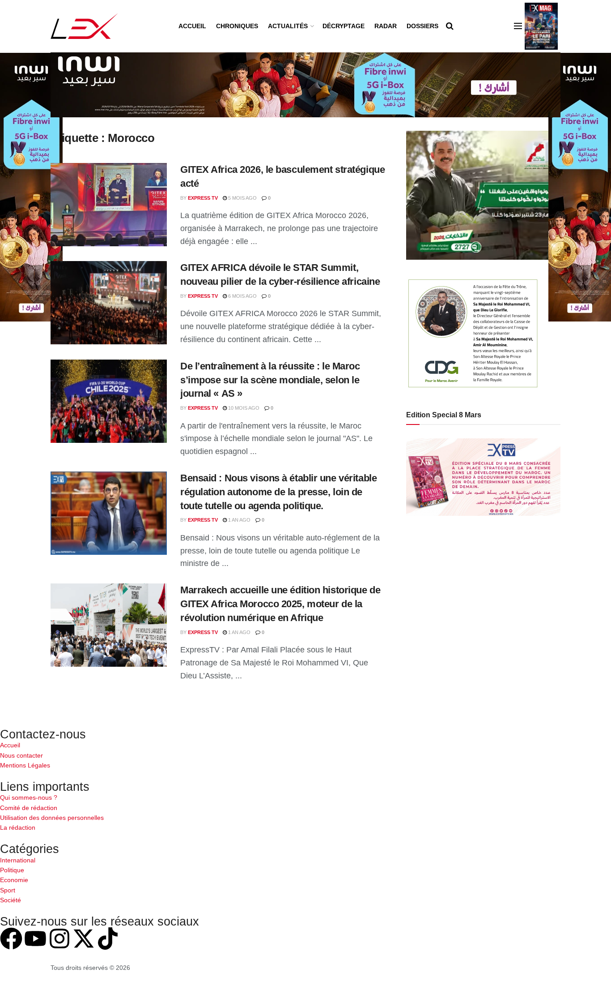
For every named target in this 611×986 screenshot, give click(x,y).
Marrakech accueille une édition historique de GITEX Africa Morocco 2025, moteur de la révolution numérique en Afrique (280, 603)
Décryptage (343, 26)
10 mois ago (243, 408)
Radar (385, 26)
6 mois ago (242, 296)
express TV (203, 198)
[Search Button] (450, 26)
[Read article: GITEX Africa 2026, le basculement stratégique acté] (109, 204)
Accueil (192, 26)
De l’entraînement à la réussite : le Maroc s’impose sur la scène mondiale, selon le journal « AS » (270, 379)
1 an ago (238, 520)
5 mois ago (242, 198)
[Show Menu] (518, 26)
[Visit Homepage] (84, 26)
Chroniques (237, 26)
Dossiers (422, 26)
